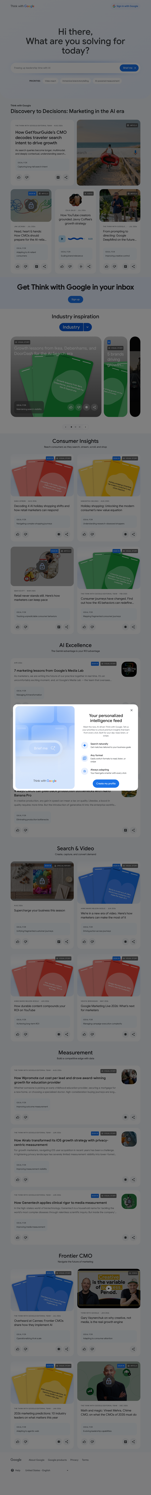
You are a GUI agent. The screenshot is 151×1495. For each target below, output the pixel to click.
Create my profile (106, 783)
